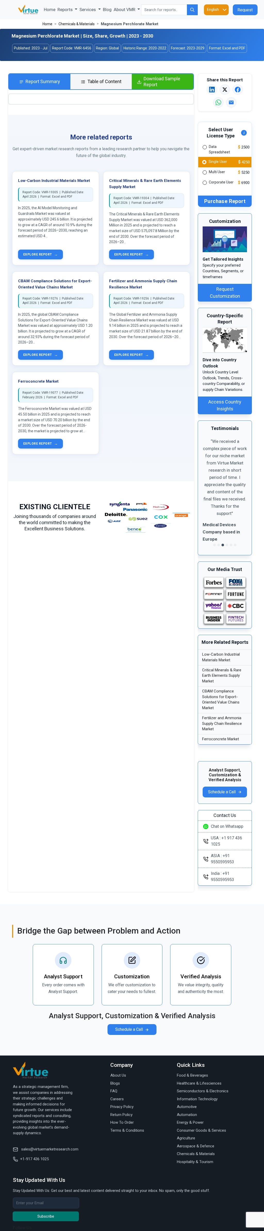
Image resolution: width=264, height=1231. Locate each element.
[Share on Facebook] (238, 89)
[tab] (39, 82)
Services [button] (88, 9)
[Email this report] (231, 102)
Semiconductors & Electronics (202, 1091)
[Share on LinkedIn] (212, 89)
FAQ (113, 1091)
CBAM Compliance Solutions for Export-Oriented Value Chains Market (221, 699)
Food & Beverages (192, 1075)
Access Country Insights (224, 405)
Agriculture (186, 1138)
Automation (187, 1114)
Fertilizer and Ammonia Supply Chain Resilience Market (222, 724)
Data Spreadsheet (219, 149)
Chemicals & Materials (77, 24)
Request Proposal (245, 11)
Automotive (187, 1106)
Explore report (40, 254)
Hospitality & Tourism (195, 1161)
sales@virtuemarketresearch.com (49, 1149)
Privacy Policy (122, 1106)
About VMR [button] (125, 9)
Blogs (115, 1083)
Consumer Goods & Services (201, 1130)
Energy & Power (190, 1122)
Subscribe (45, 1216)
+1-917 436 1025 (34, 1159)
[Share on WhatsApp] (218, 102)
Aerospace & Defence (195, 1146)
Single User (218, 161)
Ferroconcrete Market (38, 381)
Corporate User (221, 182)
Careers (117, 1099)
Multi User (217, 172)
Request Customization (225, 292)
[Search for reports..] (192, 9)
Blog (107, 9)
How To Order (122, 1122)
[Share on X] (225, 89)
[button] (206, 493)
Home (50, 9)
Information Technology (197, 1099)
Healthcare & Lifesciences (199, 1083)
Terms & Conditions (127, 1130)
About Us (118, 1075)
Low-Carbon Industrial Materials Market (54, 180)
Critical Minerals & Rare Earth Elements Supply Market (221, 676)
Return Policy (121, 1114)
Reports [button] (65, 9)
